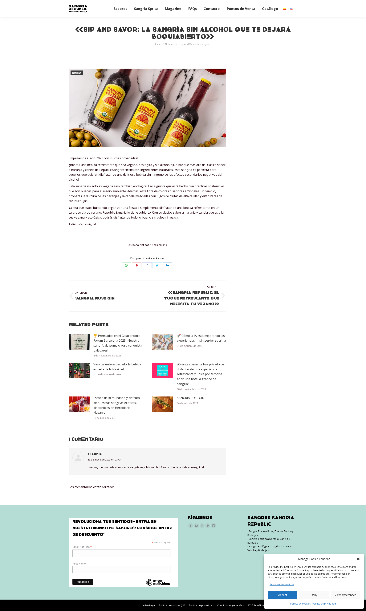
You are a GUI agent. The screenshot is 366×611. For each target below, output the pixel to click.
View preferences (345, 595)
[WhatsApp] (126, 265)
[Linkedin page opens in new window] (202, 525)
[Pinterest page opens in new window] (207, 525)
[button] (358, 559)
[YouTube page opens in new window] (196, 525)
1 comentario (159, 245)
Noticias (76, 73)
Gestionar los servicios (282, 584)
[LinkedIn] (167, 265)
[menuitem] (120, 8)
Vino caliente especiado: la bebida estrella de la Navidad (117, 366)
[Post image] (79, 342)
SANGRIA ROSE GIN (191, 398)
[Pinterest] (136, 265)
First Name (79, 563)
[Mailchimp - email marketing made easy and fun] (158, 585)
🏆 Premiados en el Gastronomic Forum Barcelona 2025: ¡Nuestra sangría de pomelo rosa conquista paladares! (117, 343)
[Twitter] (157, 265)
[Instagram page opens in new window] (213, 525)
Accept (282, 595)
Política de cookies (300, 603)
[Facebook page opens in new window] (190, 525)
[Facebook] (147, 265)
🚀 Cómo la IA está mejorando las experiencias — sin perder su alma (201, 338)
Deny (314, 595)
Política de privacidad (324, 603)
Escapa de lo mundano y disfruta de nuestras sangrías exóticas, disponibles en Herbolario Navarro (116, 405)
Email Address (82, 547)
